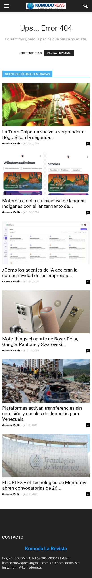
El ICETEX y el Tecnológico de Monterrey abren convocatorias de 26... (44, 485)
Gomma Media (11, 143)
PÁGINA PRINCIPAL (59, 53)
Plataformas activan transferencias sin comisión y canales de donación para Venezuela (42, 413)
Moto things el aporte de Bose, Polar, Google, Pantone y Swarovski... (40, 341)
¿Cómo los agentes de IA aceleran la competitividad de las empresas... (39, 272)
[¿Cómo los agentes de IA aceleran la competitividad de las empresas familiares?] (46, 242)
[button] (85, 6)
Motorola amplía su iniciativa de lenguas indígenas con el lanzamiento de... (44, 203)
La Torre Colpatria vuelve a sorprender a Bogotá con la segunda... (43, 134)
